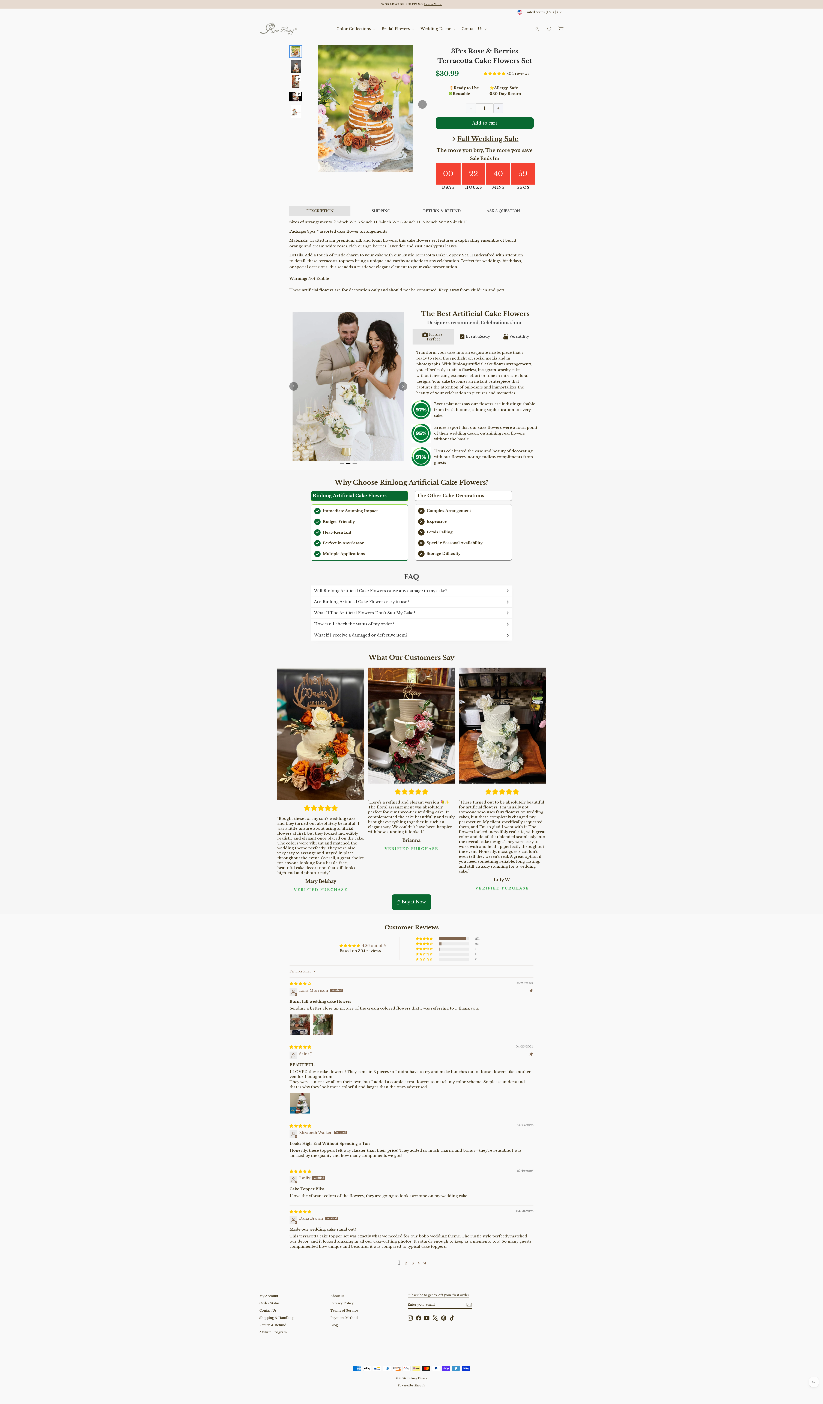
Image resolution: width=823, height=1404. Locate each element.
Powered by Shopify (411, 1385)
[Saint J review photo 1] (300, 1103)
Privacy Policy (342, 1303)
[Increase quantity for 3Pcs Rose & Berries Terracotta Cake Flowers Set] (498, 108)
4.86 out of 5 (374, 946)
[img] (300, 983)
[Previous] (293, 386)
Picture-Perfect (435, 337)
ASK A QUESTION (503, 211)
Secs (523, 187)
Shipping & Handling (276, 1318)
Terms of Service (344, 1310)
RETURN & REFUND (442, 211)
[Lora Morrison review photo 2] (323, 1024)
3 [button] (413, 1263)
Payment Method (344, 1318)
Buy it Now (414, 901)
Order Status (269, 1303)
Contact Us (473, 29)
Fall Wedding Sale (487, 139)
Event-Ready (478, 336)
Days (448, 187)
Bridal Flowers (396, 29)
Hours (474, 187)
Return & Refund (272, 1325)
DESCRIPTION (319, 211)
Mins (498, 187)
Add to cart (484, 123)
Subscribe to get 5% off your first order (438, 1295)
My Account (268, 1296)
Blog (334, 1325)
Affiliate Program (273, 1332)
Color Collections (354, 29)
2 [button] (406, 1263)
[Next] (422, 104)
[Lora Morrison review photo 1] (300, 1024)
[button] (495, 73)
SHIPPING (381, 211)
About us (337, 1296)
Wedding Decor (436, 29)
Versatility (519, 336)
